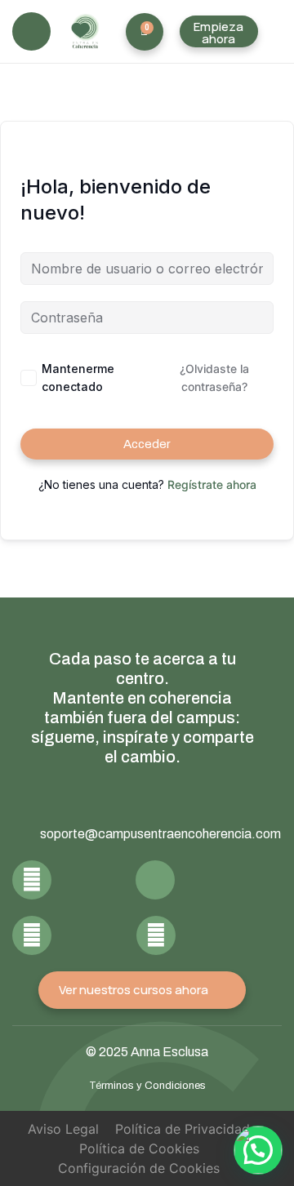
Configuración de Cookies (139, 1168)
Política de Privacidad (182, 1129)
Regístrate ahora (211, 484)
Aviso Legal (63, 1129)
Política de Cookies (139, 1148)
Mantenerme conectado (78, 377)
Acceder (147, 444)
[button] (31, 31)
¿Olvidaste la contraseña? (214, 377)
